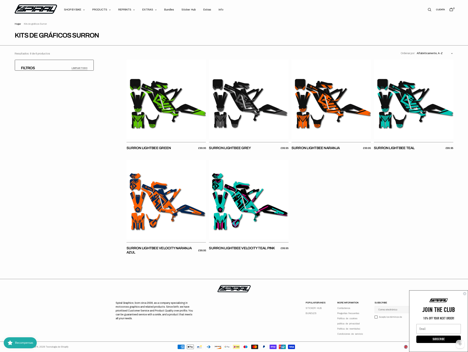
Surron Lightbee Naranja (315, 148)
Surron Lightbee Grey (230, 148)
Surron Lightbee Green (149, 148)
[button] (440, 9)
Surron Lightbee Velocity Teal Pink (242, 248)
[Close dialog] (465, 293)
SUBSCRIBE (439, 339)
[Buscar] (430, 10)
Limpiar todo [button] (80, 68)
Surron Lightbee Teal (394, 148)
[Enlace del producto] (166, 99)
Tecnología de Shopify (57, 347)
